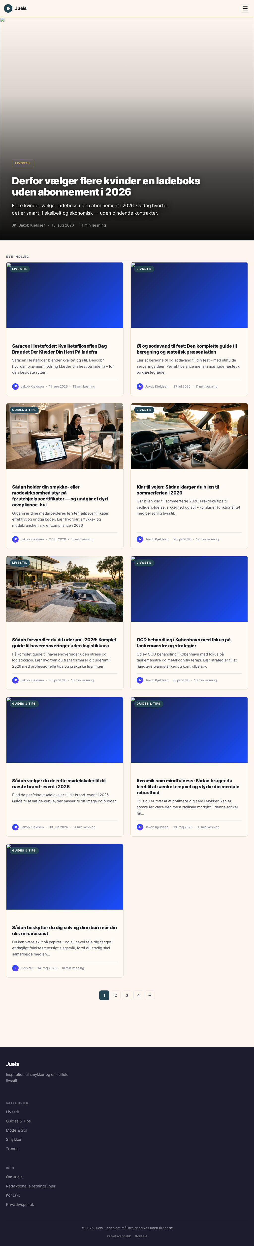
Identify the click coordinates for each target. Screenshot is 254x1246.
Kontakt (13, 1195)
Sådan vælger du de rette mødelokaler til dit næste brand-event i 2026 (59, 783)
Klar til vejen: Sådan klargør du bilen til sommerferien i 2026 (178, 489)
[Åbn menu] (245, 8)
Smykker (14, 1139)
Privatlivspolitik (20, 1204)
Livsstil (23, 163)
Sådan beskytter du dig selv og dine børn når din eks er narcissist (64, 930)
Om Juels (14, 1177)
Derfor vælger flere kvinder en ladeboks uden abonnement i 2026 (106, 186)
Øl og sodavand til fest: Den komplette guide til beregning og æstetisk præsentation (187, 349)
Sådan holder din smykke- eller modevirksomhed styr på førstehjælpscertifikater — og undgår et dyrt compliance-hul (60, 496)
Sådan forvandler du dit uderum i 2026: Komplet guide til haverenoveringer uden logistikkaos (64, 642)
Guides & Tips (24, 410)
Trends (12, 1148)
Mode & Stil (16, 1130)
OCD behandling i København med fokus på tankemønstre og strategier (184, 642)
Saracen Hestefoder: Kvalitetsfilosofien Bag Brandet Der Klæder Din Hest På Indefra (59, 349)
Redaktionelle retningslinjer (31, 1186)
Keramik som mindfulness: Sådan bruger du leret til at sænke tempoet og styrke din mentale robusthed (188, 786)
